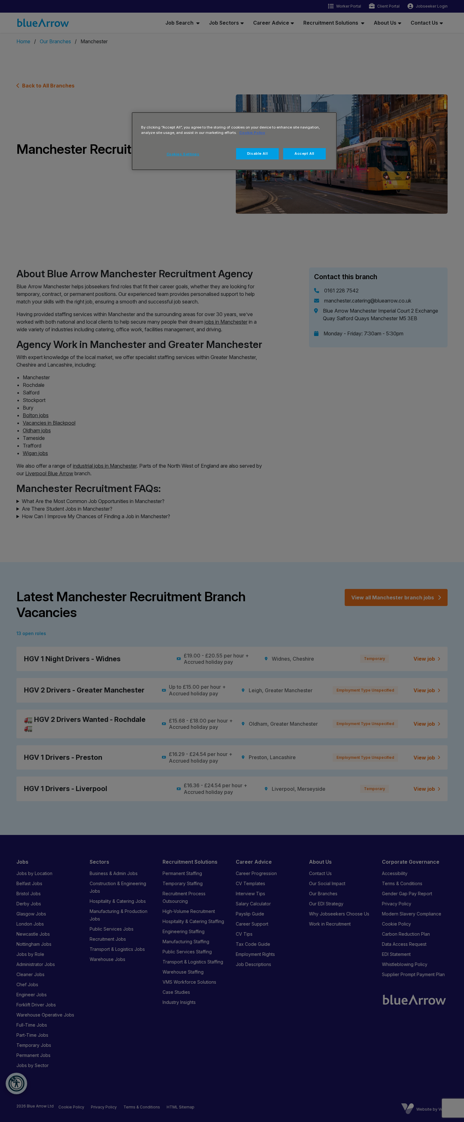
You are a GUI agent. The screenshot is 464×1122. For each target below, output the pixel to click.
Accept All (304, 153)
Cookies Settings (183, 154)
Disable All (257, 153)
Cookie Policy (252, 132)
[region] (234, 141)
